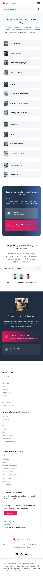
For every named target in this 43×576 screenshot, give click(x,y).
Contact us (6, 380)
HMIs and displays (8, 469)
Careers (5, 386)
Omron (5, 426)
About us (5, 377)
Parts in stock (7, 445)
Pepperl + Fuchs (8, 438)
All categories (7, 484)
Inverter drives (7, 472)
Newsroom (6, 383)
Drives (4, 462)
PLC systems (6, 478)
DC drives (6, 459)
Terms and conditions (10, 399)
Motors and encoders (10, 475)
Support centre (8, 392)
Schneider (6, 419)
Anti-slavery (6, 402)
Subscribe (10, 513)
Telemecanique (7, 435)
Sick (3, 432)
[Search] (39, 9)
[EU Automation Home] (9, 3)
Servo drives (6, 481)
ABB (4, 423)
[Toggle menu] (39, 3)
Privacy (4, 396)
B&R (4, 429)
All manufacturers (8, 442)
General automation (9, 465)
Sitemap (5, 389)
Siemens (5, 416)
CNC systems (7, 456)
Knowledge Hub (8, 405)
